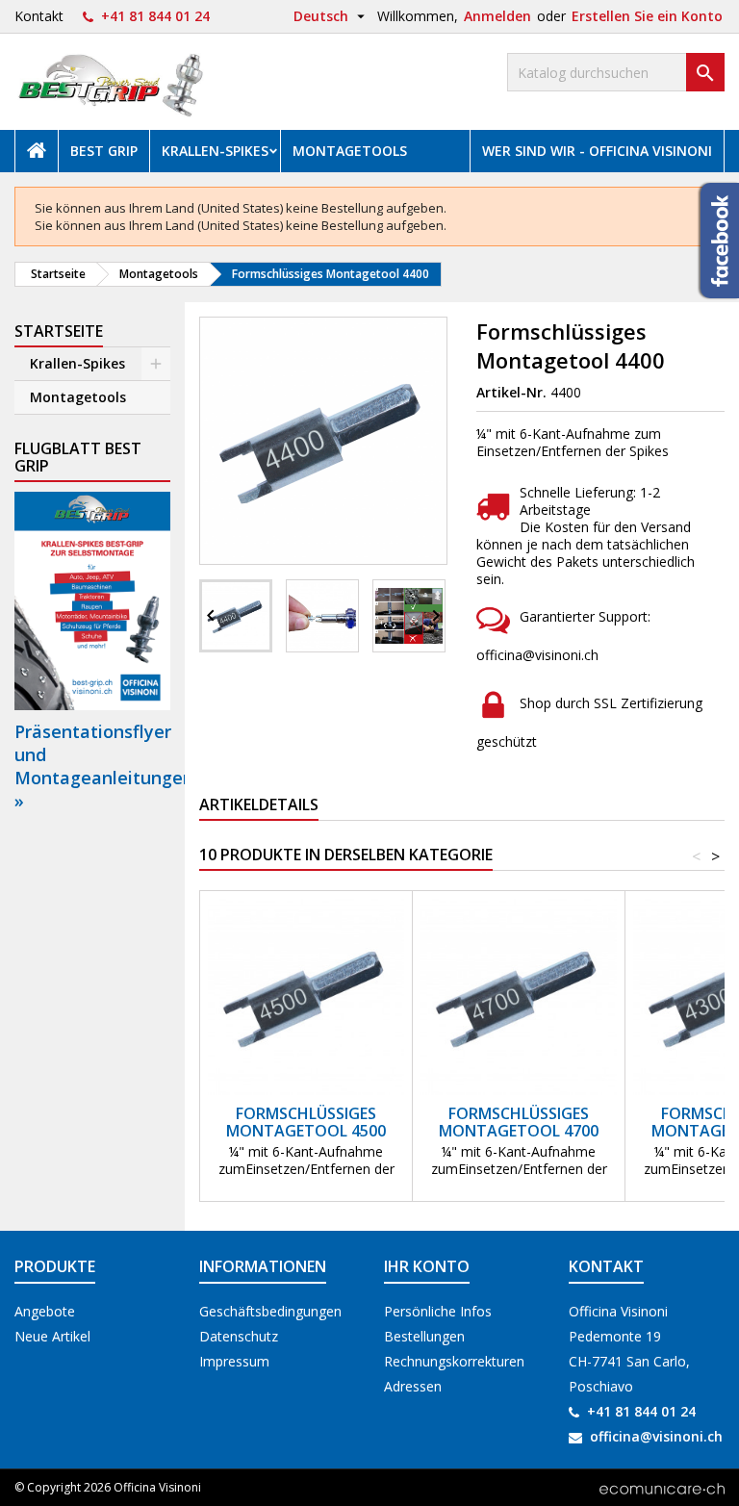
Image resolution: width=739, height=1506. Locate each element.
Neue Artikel (52, 1336)
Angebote (44, 1311)
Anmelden (497, 16)
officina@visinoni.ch (656, 1436)
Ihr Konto (427, 1266)
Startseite (58, 331)
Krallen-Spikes (215, 150)
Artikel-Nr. (511, 392)
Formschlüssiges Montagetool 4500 (306, 1122)
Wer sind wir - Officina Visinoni (597, 150)
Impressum (234, 1361)
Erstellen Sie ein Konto (647, 16)
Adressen (413, 1386)
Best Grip (104, 150)
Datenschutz (238, 1336)
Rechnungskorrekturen (454, 1361)
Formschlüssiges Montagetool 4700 (519, 1122)
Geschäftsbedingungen (270, 1311)
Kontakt (39, 16)
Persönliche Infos (438, 1311)
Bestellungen (424, 1336)
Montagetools (350, 150)
